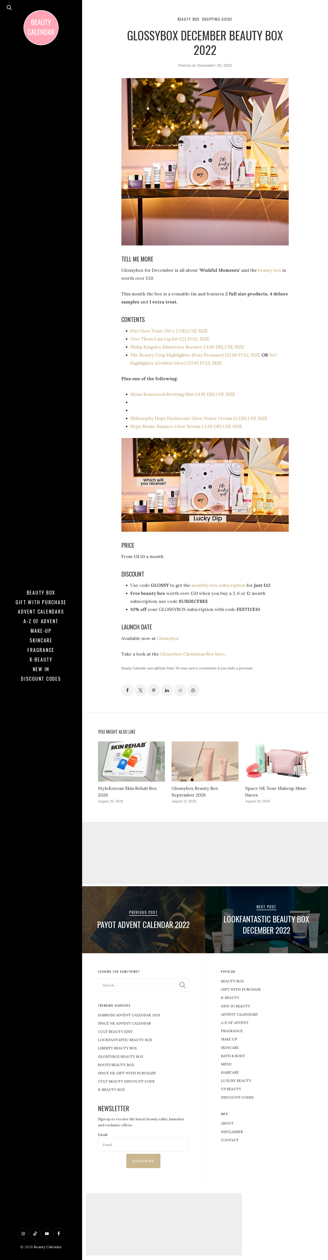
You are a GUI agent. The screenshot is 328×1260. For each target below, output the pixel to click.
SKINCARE (230, 1047)
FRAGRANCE (232, 1031)
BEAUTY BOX (232, 981)
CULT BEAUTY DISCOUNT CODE (126, 1081)
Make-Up (41, 630)
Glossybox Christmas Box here (192, 654)
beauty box (269, 270)
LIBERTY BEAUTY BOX (117, 1048)
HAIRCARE (230, 1072)
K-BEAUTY (230, 997)
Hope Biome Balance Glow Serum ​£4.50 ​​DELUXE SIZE (186, 426)
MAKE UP (229, 1039)
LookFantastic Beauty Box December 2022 (266, 924)
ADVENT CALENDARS (239, 1014)
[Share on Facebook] (127, 690)
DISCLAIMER (232, 1131)
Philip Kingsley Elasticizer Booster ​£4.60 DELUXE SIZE (187, 347)
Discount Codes (41, 678)
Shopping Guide (217, 19)
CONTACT (230, 1140)
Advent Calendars (41, 611)
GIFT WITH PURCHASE (241, 989)
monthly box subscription (218, 585)
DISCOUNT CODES (237, 1097)
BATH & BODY (233, 1056)
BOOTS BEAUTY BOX (116, 1065)
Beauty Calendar (48, 1247)
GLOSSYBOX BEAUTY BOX (120, 1056)
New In (41, 669)
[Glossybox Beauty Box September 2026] (205, 761)
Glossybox (168, 638)
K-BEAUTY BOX (111, 1089)
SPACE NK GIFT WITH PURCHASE (127, 1073)
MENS (226, 1064)
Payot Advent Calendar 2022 (143, 924)
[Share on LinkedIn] (167, 690)
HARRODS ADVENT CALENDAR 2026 (129, 1015)
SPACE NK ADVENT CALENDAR (124, 1023)
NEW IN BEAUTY (235, 1006)
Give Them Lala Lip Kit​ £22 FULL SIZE (170, 339)
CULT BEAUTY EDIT (115, 1031)
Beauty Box (41, 592)
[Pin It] (154, 690)
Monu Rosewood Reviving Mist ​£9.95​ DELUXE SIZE (182, 394)
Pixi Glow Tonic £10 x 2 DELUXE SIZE (169, 331)
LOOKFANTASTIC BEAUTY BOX (125, 1040)
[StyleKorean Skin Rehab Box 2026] (131, 761)
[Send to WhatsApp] (193, 690)
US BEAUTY (231, 1089)
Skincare (41, 640)
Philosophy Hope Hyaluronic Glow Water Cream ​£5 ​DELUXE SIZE (198, 418)
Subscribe (143, 1161)
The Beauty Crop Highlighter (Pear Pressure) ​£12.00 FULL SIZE (195, 355)
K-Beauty (41, 659)
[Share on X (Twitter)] (141, 690)
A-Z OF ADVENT (40, 621)
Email (102, 1134)
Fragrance (40, 649)
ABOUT (227, 1123)
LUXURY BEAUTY (236, 1080)
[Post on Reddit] (180, 690)
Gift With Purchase (41, 602)
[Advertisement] (164, 1224)
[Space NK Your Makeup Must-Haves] (278, 761)
